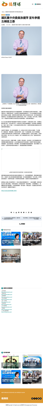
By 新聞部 (3, 24)
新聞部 (23, 224)
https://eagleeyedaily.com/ (6, 294)
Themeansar (34, 405)
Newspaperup (28, 405)
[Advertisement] (22, 66)
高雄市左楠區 (27, 24)
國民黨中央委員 (15, 24)
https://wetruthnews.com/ (6, 299)
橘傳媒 (4, 398)
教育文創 (25, 233)
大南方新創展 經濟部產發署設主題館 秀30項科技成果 (30, 364)
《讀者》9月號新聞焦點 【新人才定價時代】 (8, 364)
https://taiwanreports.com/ (6, 292)
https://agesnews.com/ (6, 302)
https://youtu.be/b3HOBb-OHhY (9, 190)
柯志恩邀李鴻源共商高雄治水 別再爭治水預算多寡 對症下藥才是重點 (10, 259)
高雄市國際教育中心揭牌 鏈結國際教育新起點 (30, 380)
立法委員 (23, 24)
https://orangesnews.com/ (6, 309)
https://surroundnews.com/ (6, 297)
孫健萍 (19, 24)
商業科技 (25, 356)
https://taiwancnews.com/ (6, 307)
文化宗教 (4, 356)
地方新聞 (3, 14)
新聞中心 (3, 243)
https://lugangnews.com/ (6, 304)
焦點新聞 (7, 14)
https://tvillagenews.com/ (6, 311)
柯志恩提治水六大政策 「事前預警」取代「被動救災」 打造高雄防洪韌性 (10, 242)
